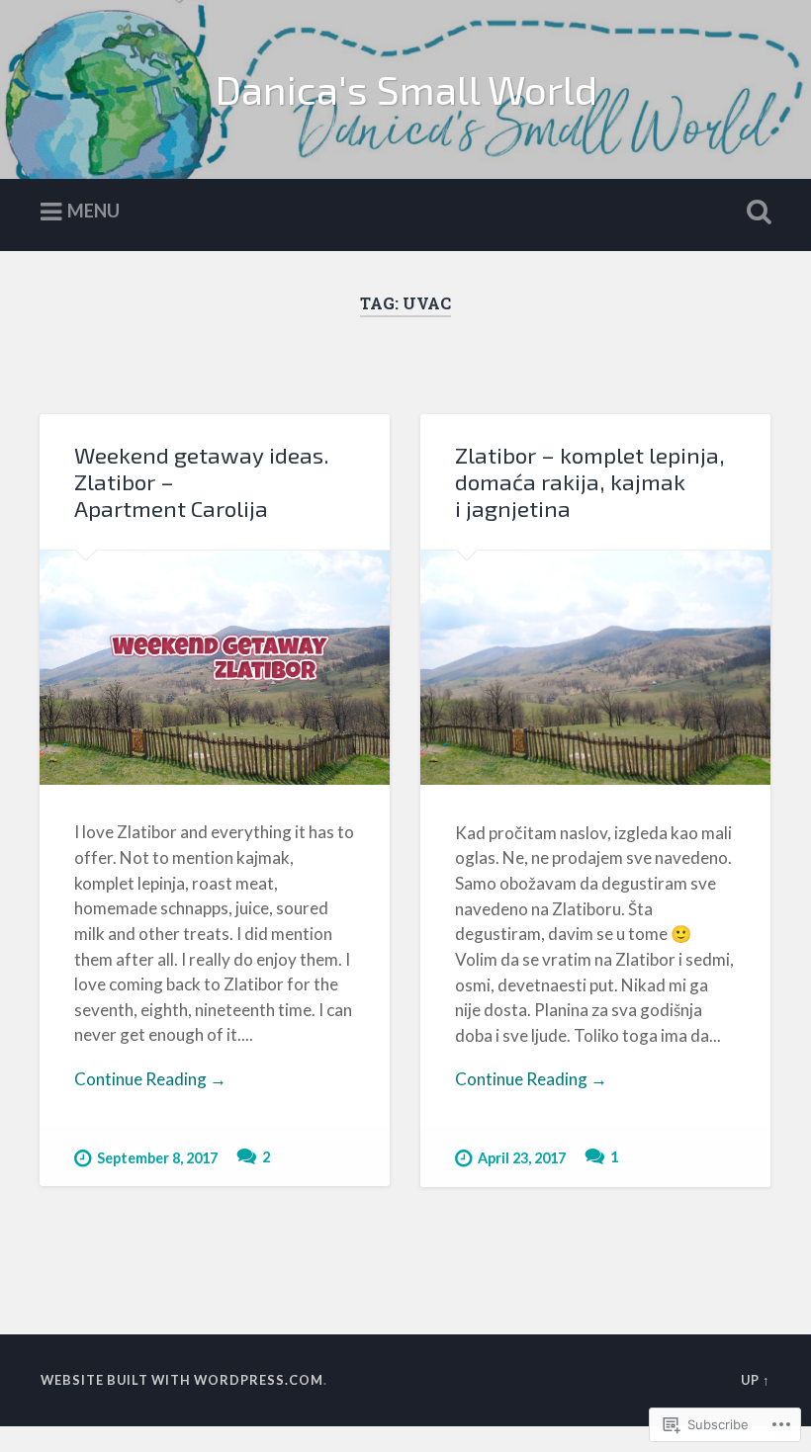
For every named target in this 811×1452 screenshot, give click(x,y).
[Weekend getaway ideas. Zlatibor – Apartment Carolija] (215, 668)
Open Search (754, 212)
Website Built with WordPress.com (182, 1380)
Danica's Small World (406, 89)
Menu (93, 210)
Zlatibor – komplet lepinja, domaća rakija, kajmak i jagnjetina (590, 482)
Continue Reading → (150, 1078)
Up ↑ (755, 1380)
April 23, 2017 (522, 1158)
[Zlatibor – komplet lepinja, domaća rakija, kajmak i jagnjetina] (595, 668)
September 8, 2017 (157, 1158)
